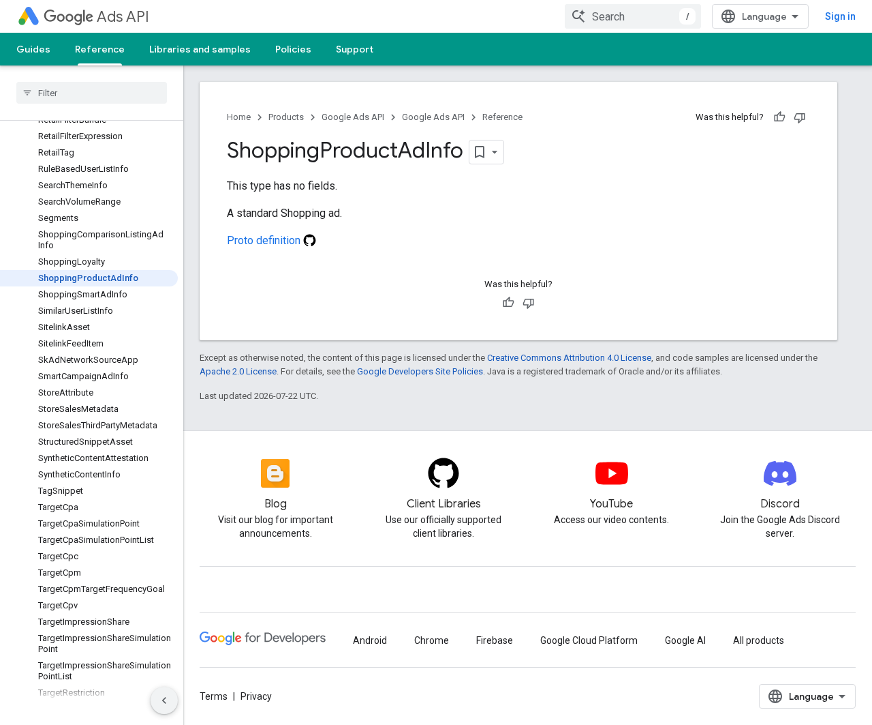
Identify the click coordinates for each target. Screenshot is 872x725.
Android (370, 640)
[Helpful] (779, 117)
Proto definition (265, 240)
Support (354, 49)
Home (239, 117)
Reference (100, 49)
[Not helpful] (800, 117)
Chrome (431, 640)
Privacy (256, 696)
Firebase (494, 640)
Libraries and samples (200, 49)
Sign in (840, 16)
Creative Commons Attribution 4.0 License (569, 358)
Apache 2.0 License (238, 371)
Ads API (123, 17)
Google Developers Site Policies (420, 371)
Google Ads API (353, 117)
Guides (33, 49)
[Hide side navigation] (164, 700)
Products (286, 117)
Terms (214, 696)
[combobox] (633, 16)
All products (758, 640)
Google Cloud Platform (589, 640)
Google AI (685, 640)
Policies (293, 49)
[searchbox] (91, 93)
